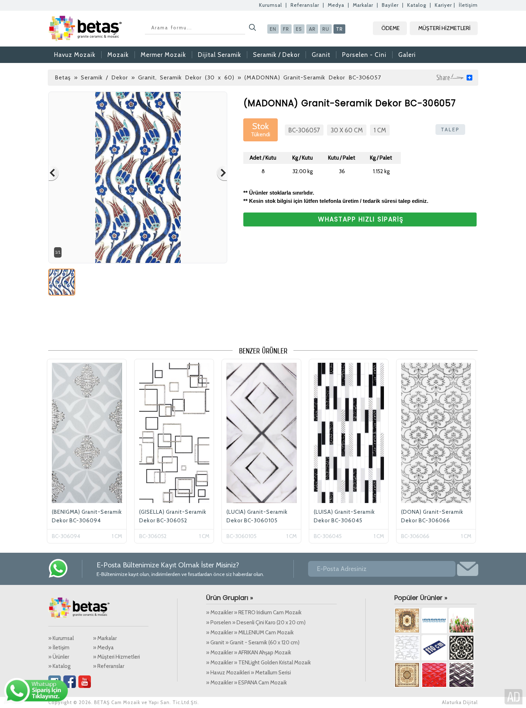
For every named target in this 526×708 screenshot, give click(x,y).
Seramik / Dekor (276, 54)
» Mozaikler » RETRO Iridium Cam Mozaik (254, 612)
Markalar (363, 5)
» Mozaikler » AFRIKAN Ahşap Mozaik (248, 652)
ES (299, 29)
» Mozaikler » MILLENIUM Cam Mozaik (250, 632)
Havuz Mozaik (75, 54)
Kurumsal (270, 5)
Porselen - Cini (364, 54)
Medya (336, 5)
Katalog (416, 5)
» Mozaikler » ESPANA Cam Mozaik (246, 682)
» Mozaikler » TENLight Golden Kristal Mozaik (258, 662)
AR (312, 29)
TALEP (450, 129)
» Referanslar (108, 666)
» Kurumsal (61, 638)
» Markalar (105, 638)
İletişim (468, 5)
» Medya (103, 647)
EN (273, 29)
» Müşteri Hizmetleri (116, 657)
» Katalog (59, 666)
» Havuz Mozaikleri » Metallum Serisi (248, 672)
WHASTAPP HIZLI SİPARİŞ (361, 219)
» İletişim (58, 647)
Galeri (407, 54)
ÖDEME (390, 28)
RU (325, 29)
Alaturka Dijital (460, 702)
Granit (321, 54)
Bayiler (390, 5)
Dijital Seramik (219, 54)
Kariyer (443, 5)
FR (286, 29)
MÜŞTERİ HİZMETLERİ (444, 28)
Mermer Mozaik (163, 54)
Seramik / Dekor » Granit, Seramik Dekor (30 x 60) (157, 77)
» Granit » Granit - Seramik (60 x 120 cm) (252, 642)
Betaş (63, 77)
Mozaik (118, 54)
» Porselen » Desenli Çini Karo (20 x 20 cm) (256, 622)
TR (339, 29)
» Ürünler (58, 657)
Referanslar (305, 5)
